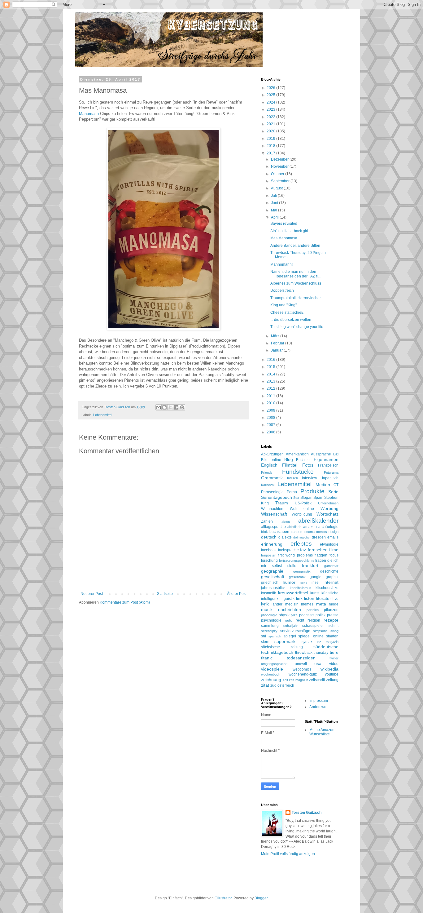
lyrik (265, 603)
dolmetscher (302, 537)
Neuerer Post (92, 594)
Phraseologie (272, 492)
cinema (309, 532)
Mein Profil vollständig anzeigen (288, 854)
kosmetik (268, 593)
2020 (271, 131)
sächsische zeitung (282, 647)
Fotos (307, 465)
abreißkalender (318, 520)
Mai (274, 210)
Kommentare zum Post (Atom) (125, 602)
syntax (307, 642)
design (333, 532)
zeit (285, 680)
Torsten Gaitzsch (306, 812)
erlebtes (301, 543)
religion (313, 620)
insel (316, 582)
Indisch (292, 478)
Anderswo (317, 707)
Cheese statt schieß (286, 312)
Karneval (267, 485)
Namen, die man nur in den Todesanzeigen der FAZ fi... (295, 273)
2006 (271, 432)
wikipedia (329, 669)
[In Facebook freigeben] (176, 407)
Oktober (278, 174)
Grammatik (272, 477)
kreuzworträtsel (293, 592)
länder (277, 604)
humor (289, 582)
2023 (271, 109)
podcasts (306, 615)
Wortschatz (327, 514)
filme (333, 549)
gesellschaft (272, 576)
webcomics (302, 669)
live (335, 598)
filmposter (268, 555)
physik (284, 615)
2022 (271, 117)
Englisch (269, 465)
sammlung (270, 625)
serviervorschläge (295, 631)
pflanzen (331, 610)
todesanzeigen (301, 657)
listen (309, 598)
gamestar (331, 566)
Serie (333, 491)
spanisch (274, 636)
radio (288, 620)
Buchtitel (303, 460)
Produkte (312, 491)
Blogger (261, 898)
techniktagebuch (277, 652)
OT (336, 485)
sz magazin (328, 642)
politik (320, 615)
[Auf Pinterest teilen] (182, 407)
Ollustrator (223, 898)
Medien (323, 484)
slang (334, 631)
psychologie (271, 620)
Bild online (271, 460)
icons (303, 582)
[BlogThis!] (164, 407)
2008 (271, 417)
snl (263, 636)
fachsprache (288, 550)
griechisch (269, 582)
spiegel (290, 636)
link (299, 598)
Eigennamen (326, 459)
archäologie (328, 527)
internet (331, 582)
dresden (319, 537)
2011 (271, 396)
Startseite (165, 594)
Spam (318, 497)
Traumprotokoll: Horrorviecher (295, 298)
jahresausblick (273, 588)
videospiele (272, 669)
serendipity (269, 631)
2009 (271, 410)
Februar (278, 343)
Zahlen (267, 521)
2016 (271, 359)
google (315, 577)
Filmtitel (289, 465)
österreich (285, 685)
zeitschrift (317, 680)
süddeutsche (325, 646)
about (285, 521)
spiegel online (311, 636)
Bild (335, 454)
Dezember (280, 159)
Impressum (318, 700)
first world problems (295, 555)
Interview (309, 478)
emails (332, 537)
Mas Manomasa (283, 238)
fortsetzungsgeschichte (296, 560)
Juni (275, 203)
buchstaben (279, 532)
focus (333, 555)
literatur (323, 598)
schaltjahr (290, 625)
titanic (267, 657)
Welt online (302, 509)
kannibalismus (300, 588)
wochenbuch (270, 674)
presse (332, 615)
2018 (271, 146)
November (280, 166)
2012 (271, 388)
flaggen (321, 555)
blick (264, 532)
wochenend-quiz (303, 674)
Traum (281, 502)
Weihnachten (272, 509)
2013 (271, 381)
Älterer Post (236, 594)
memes (307, 604)
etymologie (329, 544)
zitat (265, 685)
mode (333, 604)
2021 (271, 124)
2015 (271, 367)
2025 (271, 95)
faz (303, 549)
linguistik (287, 598)
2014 (271, 374)
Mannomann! (281, 264)
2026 (271, 88)
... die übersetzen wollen (290, 319)
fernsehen (318, 549)
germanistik (302, 571)
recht (300, 620)
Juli (274, 195)
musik (267, 609)
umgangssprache (274, 664)
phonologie (269, 615)
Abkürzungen (272, 454)
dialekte (285, 537)
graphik (332, 577)
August (277, 188)
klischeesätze (327, 588)
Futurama (331, 472)
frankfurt (310, 565)
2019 (271, 138)
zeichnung (271, 679)
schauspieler (313, 625)
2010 (271, 403)
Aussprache (321, 454)
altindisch (294, 527)
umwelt (301, 664)
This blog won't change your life (296, 327)
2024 (271, 102)
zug (273, 685)
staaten (332, 636)
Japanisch (329, 478)
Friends (267, 472)
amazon (310, 527)
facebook (269, 550)
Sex (296, 497)
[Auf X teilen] (170, 407)
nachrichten (289, 609)
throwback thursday (312, 652)
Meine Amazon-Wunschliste (322, 732)
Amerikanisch (297, 454)
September (280, 181)
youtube (331, 674)
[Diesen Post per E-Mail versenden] (158, 407)
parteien (313, 610)
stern (265, 642)
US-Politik (303, 503)
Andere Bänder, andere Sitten (295, 245)
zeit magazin (298, 680)
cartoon (296, 532)
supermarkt (285, 641)
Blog (288, 459)
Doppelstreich (282, 290)
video (333, 664)
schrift (333, 625)
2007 (271, 425)
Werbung (329, 508)
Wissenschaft (274, 514)
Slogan (306, 497)
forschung (269, 560)
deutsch (269, 536)
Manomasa (89, 113)
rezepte (331, 620)
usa (317, 663)
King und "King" (283, 305)
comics (321, 532)
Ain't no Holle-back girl (289, 231)
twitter (333, 658)
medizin (292, 604)
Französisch (328, 465)
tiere (334, 652)
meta (321, 603)
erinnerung (271, 544)
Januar (277, 350)
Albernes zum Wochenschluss (295, 283)
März (275, 336)
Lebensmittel (102, 415)
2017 (271, 153)
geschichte (329, 571)
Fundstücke (298, 471)
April (275, 217)
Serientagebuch (276, 497)
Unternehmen (328, 503)
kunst (314, 593)
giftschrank (297, 577)
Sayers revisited (283, 223)
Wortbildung (302, 514)
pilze (294, 615)
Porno (292, 492)
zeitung (332, 680)
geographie (272, 571)
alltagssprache (273, 527)
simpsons (320, 631)
